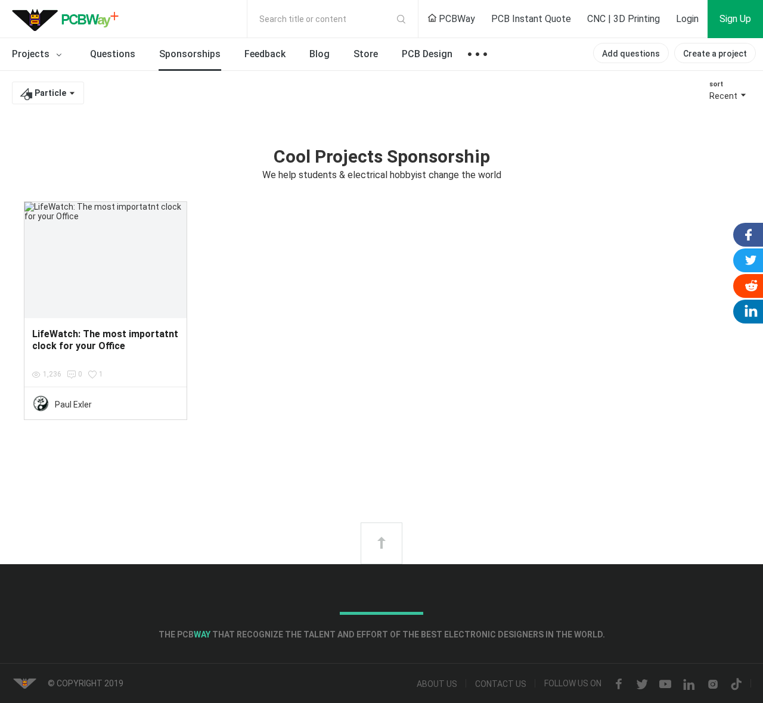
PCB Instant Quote (531, 18)
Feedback (265, 54)
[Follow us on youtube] (665, 684)
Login (687, 18)
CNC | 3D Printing (623, 18)
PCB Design (427, 54)
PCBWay (455, 18)
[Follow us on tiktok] (736, 684)
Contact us (500, 684)
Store (365, 54)
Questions (112, 54)
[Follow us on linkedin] (689, 684)
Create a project (715, 53)
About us (437, 684)
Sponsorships (190, 54)
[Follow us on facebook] (619, 684)
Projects (32, 54)
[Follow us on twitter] (642, 684)
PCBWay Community (68, 19)
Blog (319, 54)
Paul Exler (73, 404)
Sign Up (735, 18)
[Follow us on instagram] (713, 684)
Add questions (631, 53)
